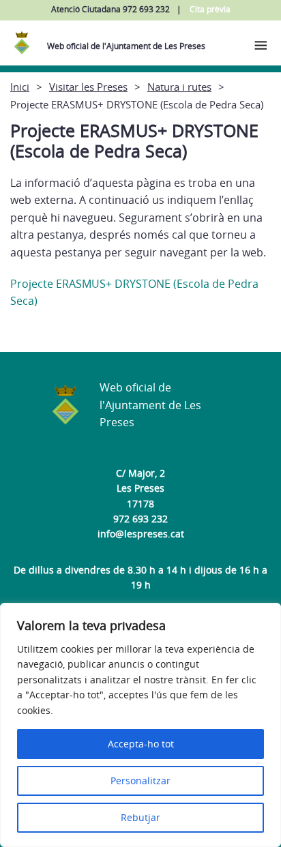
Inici (19, 86)
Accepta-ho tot (141, 743)
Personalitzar (140, 780)
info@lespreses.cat (141, 533)
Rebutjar (140, 817)
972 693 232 (140, 518)
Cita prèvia (210, 9)
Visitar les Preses (88, 86)
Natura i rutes (179, 86)
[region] (140, 725)
